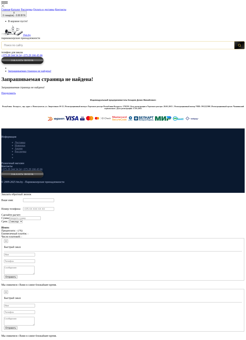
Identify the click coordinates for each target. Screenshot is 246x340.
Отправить (10, 277)
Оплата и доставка (43, 9)
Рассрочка (26, 9)
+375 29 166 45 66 (32, 55)
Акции (19, 148)
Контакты (60, 9)
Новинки (20, 145)
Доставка (20, 142)
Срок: (4, 221)
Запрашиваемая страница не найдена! (29, 71)
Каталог (15, 9)
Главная (5, 9)
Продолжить (8, 93)
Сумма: (5, 218)
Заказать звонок (22, 60)
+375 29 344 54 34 (11, 55)
